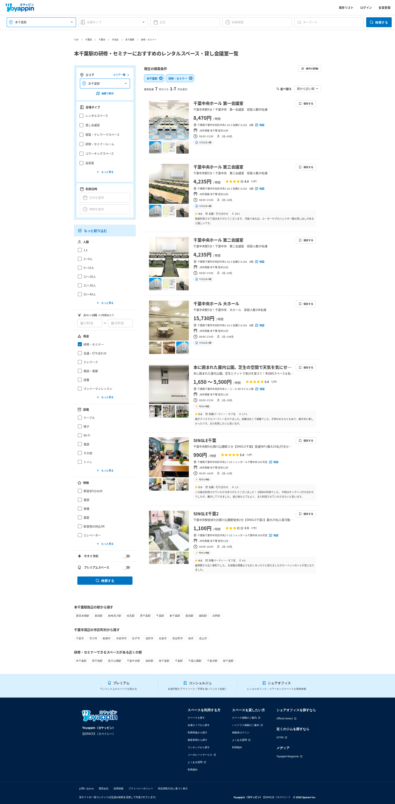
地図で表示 (107, 93)
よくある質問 (195, 762)
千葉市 (102, 39)
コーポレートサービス (200, 754)
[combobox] (39, 22)
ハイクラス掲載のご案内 (245, 725)
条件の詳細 (312, 68)
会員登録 (384, 7)
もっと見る (107, 172)
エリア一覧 (119, 75)
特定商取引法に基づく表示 (173, 788)
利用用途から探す (197, 732)
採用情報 (118, 788)
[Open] (72, 22)
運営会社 (104, 788)
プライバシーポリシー (140, 788)
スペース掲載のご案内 (244, 717)
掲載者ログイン (240, 732)
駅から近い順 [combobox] (305, 88)
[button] (104, 115)
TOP (76, 39)
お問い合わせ (86, 788)
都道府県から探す (197, 740)
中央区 (115, 39)
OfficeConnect (284, 718)
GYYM (279, 737)
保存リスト (346, 7)
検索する (381, 22)
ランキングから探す (199, 747)
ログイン (366, 7)
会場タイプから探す (199, 725)
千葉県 (88, 39)
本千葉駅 (129, 39)
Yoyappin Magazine (287, 756)
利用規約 (193, 769)
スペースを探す (196, 717)
